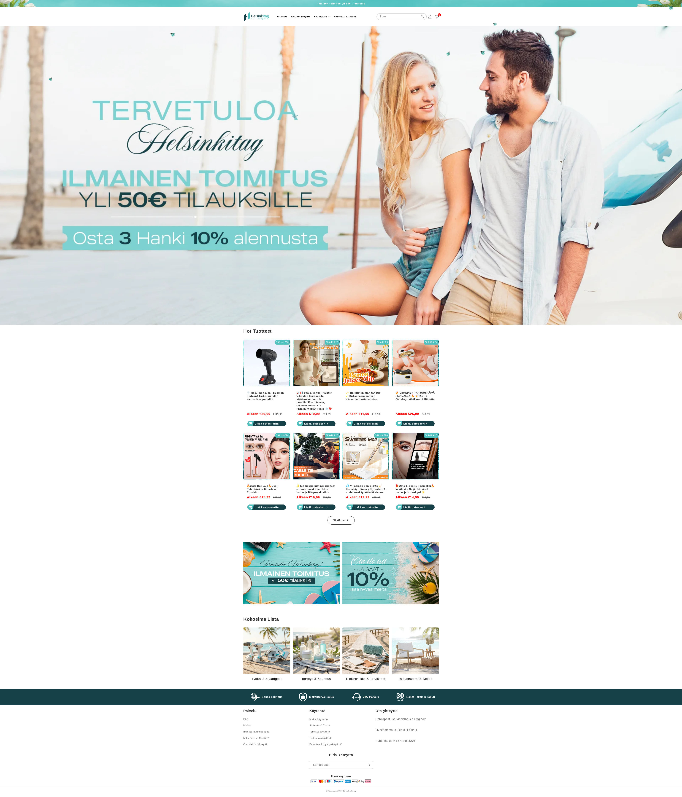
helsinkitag (351, 791)
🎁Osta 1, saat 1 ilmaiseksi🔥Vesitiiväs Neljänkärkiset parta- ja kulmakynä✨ (415, 489)
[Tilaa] (369, 765)
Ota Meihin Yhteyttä (255, 744)
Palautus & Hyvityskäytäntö (326, 744)
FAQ (246, 719)
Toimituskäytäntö (319, 731)
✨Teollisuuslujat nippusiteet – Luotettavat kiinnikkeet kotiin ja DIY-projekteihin (315, 489)
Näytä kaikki (341, 520)
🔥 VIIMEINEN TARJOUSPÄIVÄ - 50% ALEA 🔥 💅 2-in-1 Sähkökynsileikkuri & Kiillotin (415, 396)
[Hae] (422, 17)
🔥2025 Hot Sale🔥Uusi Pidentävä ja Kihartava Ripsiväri (262, 489)
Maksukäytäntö (318, 719)
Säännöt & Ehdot (319, 725)
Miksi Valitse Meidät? (256, 738)
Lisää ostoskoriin (267, 423)
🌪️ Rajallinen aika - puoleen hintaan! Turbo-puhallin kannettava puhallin (265, 396)
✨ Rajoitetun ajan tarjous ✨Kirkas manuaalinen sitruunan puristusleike (363, 396)
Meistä (247, 725)
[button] (322, 16)
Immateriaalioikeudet (256, 731)
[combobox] (401, 17)
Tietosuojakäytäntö (320, 738)
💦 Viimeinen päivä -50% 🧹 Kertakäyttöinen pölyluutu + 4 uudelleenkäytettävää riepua (365, 489)
